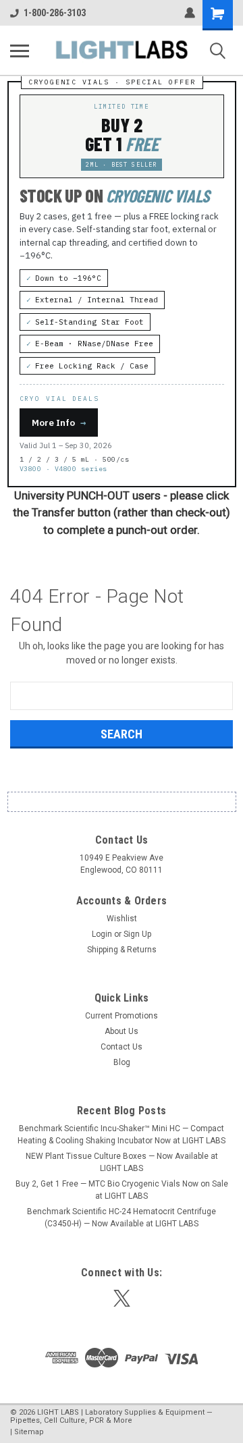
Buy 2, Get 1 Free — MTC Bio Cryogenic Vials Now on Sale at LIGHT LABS (122, 1190)
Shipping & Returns (122, 949)
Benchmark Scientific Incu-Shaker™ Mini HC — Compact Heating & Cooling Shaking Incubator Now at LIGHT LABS (121, 1134)
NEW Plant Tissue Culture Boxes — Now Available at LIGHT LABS (122, 1162)
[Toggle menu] (19, 50)
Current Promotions (121, 1015)
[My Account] (189, 12)
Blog (121, 1062)
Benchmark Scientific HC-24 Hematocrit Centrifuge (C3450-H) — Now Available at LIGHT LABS (121, 1217)
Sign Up (137, 934)
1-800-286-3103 (55, 12)
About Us (121, 1031)
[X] (121, 1298)
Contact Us (121, 1047)
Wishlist (122, 918)
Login (102, 934)
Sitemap (29, 1431)
